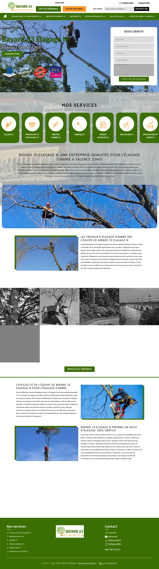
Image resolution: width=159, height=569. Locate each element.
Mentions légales (87, 563)
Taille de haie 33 (117, 16)
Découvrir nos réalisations (79, 369)
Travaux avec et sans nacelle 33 (26, 16)
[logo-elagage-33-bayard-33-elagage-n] (20, 6)
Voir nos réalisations (48, 9)
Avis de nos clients (74, 9)
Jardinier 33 (75, 16)
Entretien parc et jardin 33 (142, 16)
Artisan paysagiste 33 (95, 16)
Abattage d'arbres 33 (55, 16)
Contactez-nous (12, 54)
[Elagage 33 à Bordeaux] (5, 16)
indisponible (59, 3)
